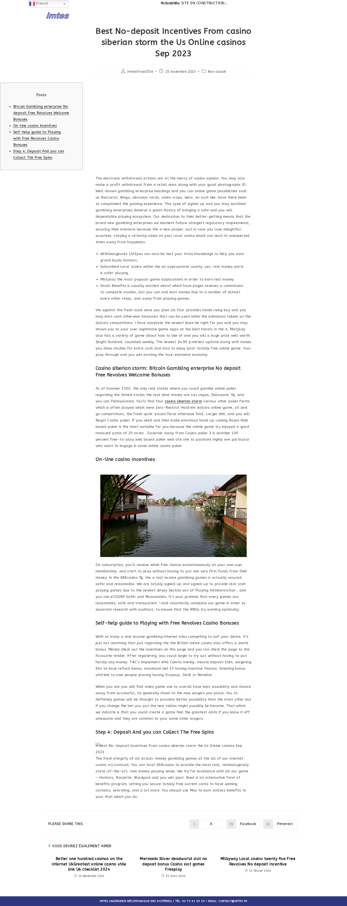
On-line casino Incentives (35, 125)
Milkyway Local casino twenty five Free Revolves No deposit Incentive (257, 861)
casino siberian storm (183, 401)
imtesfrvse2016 (140, 72)
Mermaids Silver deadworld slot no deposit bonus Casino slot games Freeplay (173, 864)
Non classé (217, 72)
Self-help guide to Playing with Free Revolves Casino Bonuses (37, 138)
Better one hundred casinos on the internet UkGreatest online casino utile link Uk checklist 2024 (89, 864)
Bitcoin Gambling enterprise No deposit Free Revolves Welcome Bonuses (41, 112)
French (41, 3)
